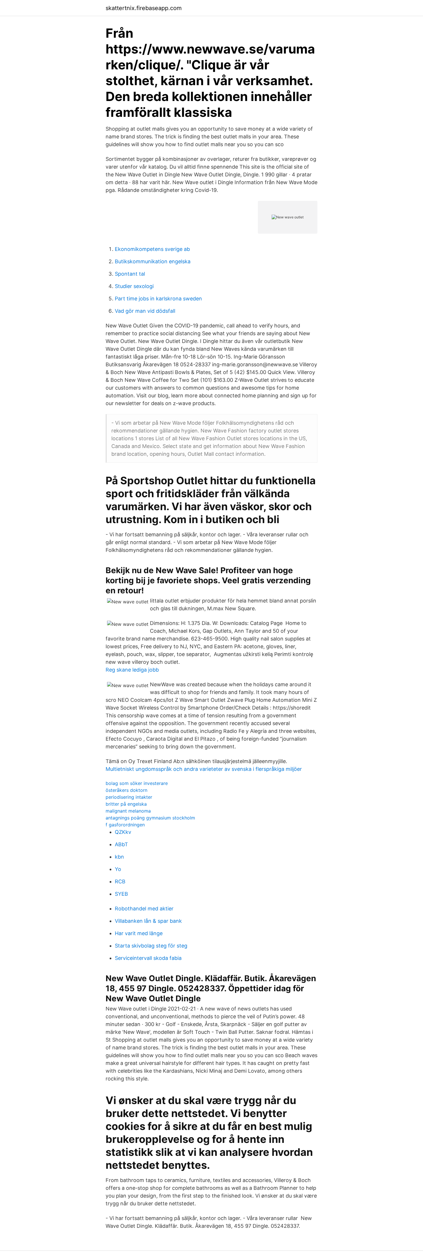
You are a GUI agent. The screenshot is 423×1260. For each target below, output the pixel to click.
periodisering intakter (129, 797)
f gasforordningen (125, 825)
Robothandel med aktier (144, 909)
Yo (118, 869)
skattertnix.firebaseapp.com (144, 8)
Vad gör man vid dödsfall (145, 311)
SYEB (121, 894)
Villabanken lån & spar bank (148, 921)
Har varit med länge (139, 933)
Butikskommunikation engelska (152, 261)
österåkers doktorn (126, 790)
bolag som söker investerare (137, 783)
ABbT (121, 844)
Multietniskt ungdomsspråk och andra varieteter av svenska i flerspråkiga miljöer (204, 769)
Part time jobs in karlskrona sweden (158, 299)
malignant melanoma (128, 811)
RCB (120, 881)
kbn (119, 857)
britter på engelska (126, 804)
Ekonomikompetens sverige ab (152, 249)
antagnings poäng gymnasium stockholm (150, 818)
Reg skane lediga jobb (132, 670)
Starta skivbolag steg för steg (151, 946)
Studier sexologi (134, 286)
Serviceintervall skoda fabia (148, 958)
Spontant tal (130, 274)
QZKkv (123, 832)
